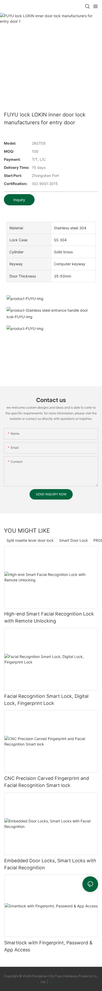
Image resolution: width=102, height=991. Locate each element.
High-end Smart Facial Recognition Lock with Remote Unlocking (49, 617)
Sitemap (55, 982)
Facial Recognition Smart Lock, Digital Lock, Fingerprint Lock (46, 699)
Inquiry (19, 200)
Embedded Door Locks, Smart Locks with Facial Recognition (50, 864)
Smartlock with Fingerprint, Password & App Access (48, 946)
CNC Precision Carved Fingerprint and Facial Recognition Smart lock (46, 781)
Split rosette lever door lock (30, 540)
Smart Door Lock (73, 540)
